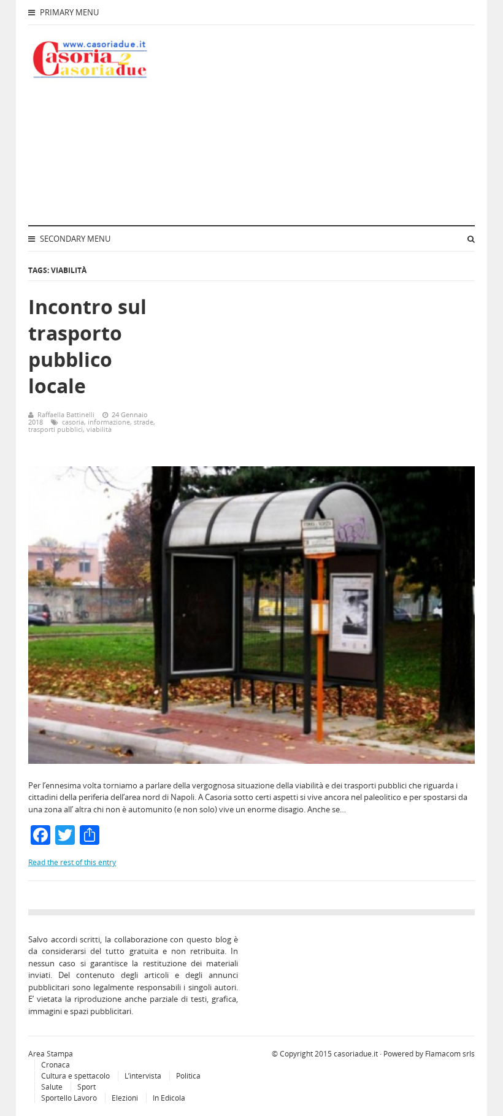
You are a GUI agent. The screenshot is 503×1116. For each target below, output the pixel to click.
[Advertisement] (335, 123)
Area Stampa (50, 1054)
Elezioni (125, 1098)
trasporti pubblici (55, 429)
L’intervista (143, 1076)
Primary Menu (68, 12)
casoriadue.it (356, 1054)
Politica (188, 1076)
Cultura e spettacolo (75, 1076)
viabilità (99, 429)
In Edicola (169, 1098)
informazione (109, 421)
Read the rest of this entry (72, 862)
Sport (86, 1087)
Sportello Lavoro (69, 1098)
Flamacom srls (450, 1054)
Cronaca (55, 1065)
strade (143, 421)
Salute (52, 1087)
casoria (73, 421)
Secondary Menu (74, 238)
